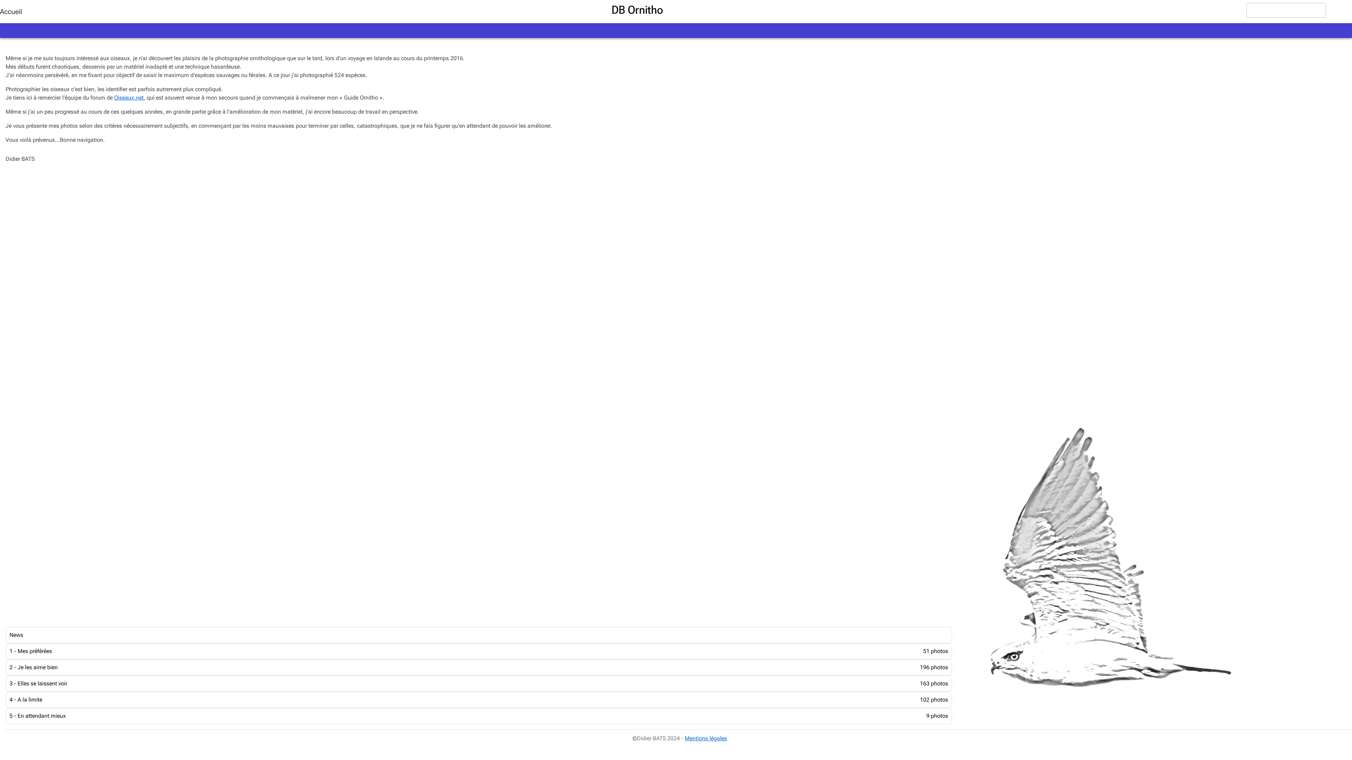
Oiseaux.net (129, 97)
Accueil (11, 11)
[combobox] (1286, 10)
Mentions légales (706, 738)
